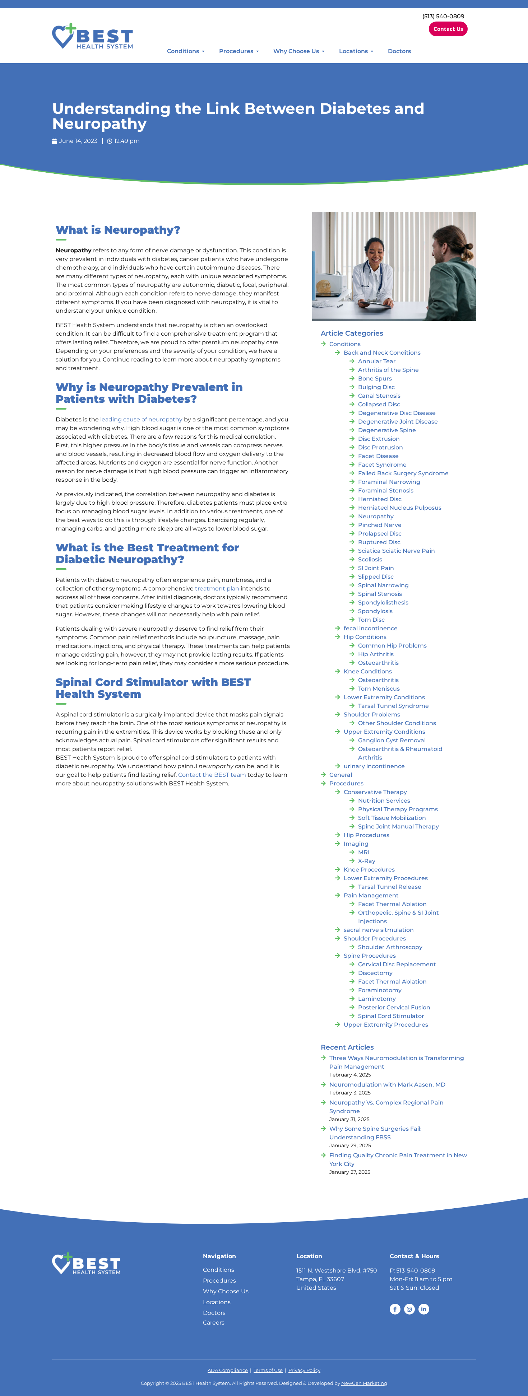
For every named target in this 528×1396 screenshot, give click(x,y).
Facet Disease (378, 456)
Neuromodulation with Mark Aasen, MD (387, 1084)
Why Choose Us (296, 51)
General (340, 774)
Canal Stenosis (379, 395)
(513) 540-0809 (443, 16)
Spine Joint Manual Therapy (398, 826)
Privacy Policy (304, 1370)
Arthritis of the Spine (388, 369)
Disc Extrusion (379, 438)
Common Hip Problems (392, 645)
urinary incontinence (374, 766)
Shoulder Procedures (375, 938)
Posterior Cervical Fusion (394, 1007)
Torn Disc (371, 619)
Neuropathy (376, 516)
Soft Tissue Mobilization (392, 817)
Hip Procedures (366, 835)
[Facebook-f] (395, 1309)
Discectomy (375, 973)
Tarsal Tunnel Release (389, 886)
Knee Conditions (368, 671)
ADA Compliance (228, 1370)
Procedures (236, 51)
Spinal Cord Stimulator (391, 1016)
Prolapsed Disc (380, 533)
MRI (364, 852)
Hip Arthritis (376, 654)
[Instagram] (409, 1309)
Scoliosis (370, 559)
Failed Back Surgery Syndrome (403, 473)
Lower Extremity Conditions (384, 697)
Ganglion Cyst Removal (392, 740)
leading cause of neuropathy (141, 419)
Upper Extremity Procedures (386, 1024)
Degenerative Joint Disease (398, 421)
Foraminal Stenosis (385, 490)
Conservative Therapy (375, 792)
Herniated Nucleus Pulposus (399, 507)
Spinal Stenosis (380, 593)
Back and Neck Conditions (382, 352)
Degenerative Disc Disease (397, 413)
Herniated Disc (380, 499)
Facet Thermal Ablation (392, 904)
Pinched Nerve (380, 525)
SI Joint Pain (376, 568)
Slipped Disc (376, 576)
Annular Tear (377, 361)
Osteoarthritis (378, 662)
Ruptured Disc (379, 542)
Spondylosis (375, 611)
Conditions (183, 51)
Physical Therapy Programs (398, 809)
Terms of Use (268, 1370)
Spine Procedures (370, 955)
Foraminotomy (380, 990)
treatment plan (217, 588)
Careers (213, 1322)
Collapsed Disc (379, 404)
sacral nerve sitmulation (379, 929)
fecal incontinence (371, 628)
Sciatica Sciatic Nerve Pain (396, 550)
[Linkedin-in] (423, 1309)
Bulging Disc (376, 387)
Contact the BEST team (212, 774)
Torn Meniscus (379, 688)
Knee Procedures (369, 869)
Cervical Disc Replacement (397, 964)
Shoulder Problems (372, 714)
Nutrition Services (384, 800)
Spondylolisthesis (383, 602)
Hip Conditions (365, 637)
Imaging (356, 843)
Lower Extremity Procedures (386, 878)
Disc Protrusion (380, 447)
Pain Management (371, 895)
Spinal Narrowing (383, 585)
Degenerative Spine (387, 430)
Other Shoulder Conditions (397, 723)
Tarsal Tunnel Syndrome (393, 705)
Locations (353, 51)
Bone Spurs (375, 378)
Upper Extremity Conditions (384, 731)
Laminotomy (377, 998)
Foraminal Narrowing (389, 481)
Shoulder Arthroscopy (390, 947)
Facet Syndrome (382, 464)
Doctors (399, 51)
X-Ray (366, 861)
